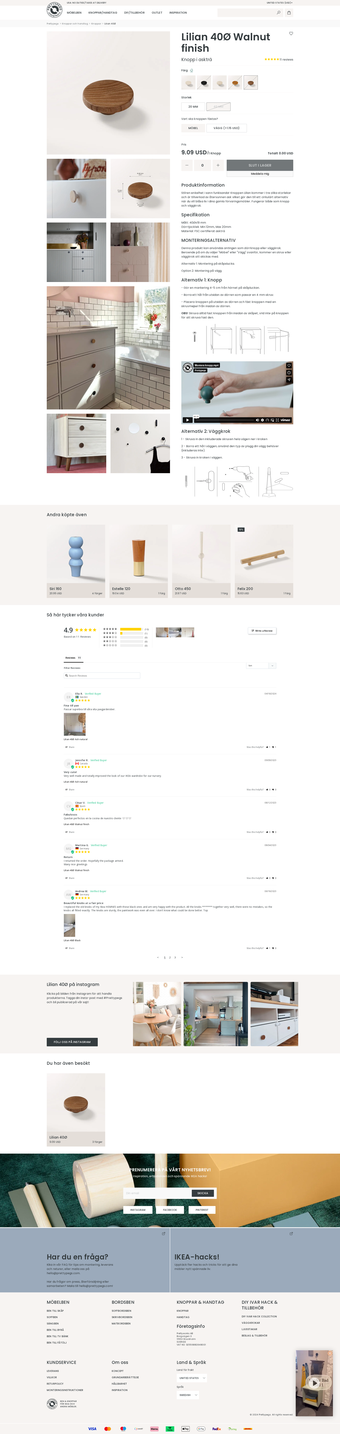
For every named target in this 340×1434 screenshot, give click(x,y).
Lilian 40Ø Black (72, 940)
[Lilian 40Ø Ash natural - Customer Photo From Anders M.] (188, 632)
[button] (268, 747)
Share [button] (71, 747)
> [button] (182, 957)
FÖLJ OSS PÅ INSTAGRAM (72, 1042)
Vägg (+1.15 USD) (227, 128)
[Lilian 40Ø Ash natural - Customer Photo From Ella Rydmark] (162, 632)
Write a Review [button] (264, 630)
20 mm (193, 107)
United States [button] (189, 1378)
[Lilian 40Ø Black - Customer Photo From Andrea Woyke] (175, 632)
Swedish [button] (185, 1395)
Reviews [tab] (70, 657)
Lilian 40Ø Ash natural (75, 739)
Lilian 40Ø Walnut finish (76, 824)
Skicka (202, 1193)
